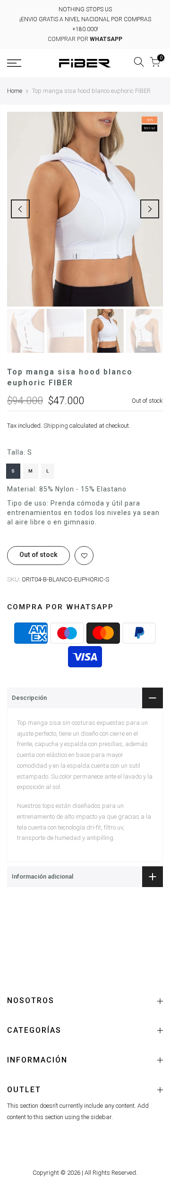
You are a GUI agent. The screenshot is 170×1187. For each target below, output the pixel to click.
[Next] (149, 208)
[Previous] (20, 208)
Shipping (55, 426)
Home (14, 90)
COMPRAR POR (85, 39)
